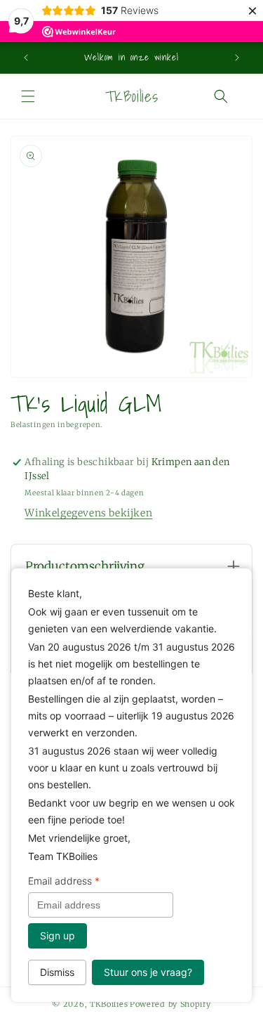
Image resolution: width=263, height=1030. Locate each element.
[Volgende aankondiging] (237, 57)
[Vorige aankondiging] (26, 57)
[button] (28, 96)
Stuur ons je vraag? (148, 972)
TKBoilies (109, 1004)
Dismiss (57, 972)
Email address (64, 881)
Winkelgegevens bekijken (88, 513)
